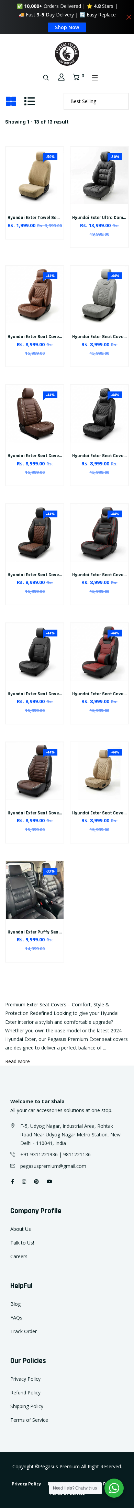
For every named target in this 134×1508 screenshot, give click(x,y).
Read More (17, 1061)
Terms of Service (29, 1420)
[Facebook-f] (12, 1181)
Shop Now (67, 27)
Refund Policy (25, 1392)
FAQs (16, 1317)
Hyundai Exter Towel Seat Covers (42, 218)
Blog (15, 1304)
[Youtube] (49, 1181)
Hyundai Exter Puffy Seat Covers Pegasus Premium (61, 932)
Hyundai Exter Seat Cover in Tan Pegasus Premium (60, 337)
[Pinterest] (36, 1181)
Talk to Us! (22, 1242)
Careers (18, 1256)
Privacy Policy (25, 1379)
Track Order (23, 1331)
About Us (20, 1229)
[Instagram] (24, 1181)
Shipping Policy (26, 1406)
